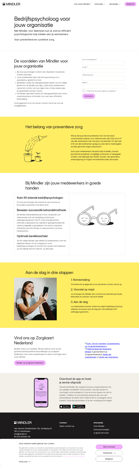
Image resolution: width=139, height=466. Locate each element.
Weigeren (109, 459)
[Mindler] (11, 4)
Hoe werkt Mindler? (82, 4)
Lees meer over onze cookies (74, 456)
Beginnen (130, 4)
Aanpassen (107, 453)
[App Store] (65, 406)
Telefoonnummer (87, 75)
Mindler (88, 352)
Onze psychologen (101, 429)
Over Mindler (99, 426)
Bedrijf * (85, 82)
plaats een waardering (108, 357)
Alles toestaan (109, 447)
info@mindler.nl (20, 434)
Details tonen (23, 461)
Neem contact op (66, 426)
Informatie (99, 4)
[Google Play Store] (78, 406)
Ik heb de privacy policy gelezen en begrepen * (101, 91)
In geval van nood (101, 433)
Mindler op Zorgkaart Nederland (29, 363)
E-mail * (84, 67)
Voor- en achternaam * (89, 59)
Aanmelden (113, 4)
